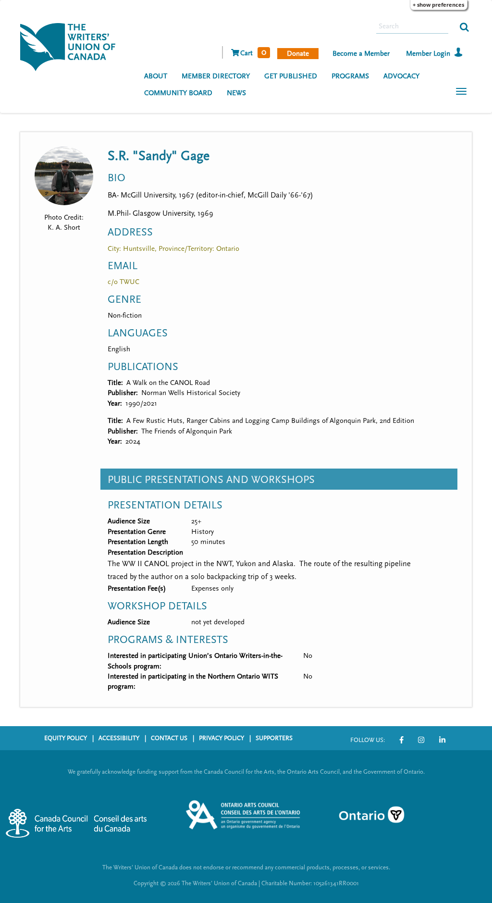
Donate (298, 53)
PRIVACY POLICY (221, 738)
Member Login (428, 53)
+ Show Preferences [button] (438, 4)
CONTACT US (169, 738)
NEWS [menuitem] (236, 93)
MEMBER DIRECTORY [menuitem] (216, 76)
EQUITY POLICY (65, 738)
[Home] (71, 46)
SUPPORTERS (274, 738)
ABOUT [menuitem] (155, 76)
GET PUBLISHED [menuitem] (290, 76)
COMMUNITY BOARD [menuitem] (178, 93)
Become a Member (361, 53)
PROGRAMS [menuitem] (350, 76)
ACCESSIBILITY (118, 738)
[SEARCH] (464, 26)
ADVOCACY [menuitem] (401, 76)
